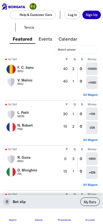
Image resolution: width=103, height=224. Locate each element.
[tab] (22, 38)
